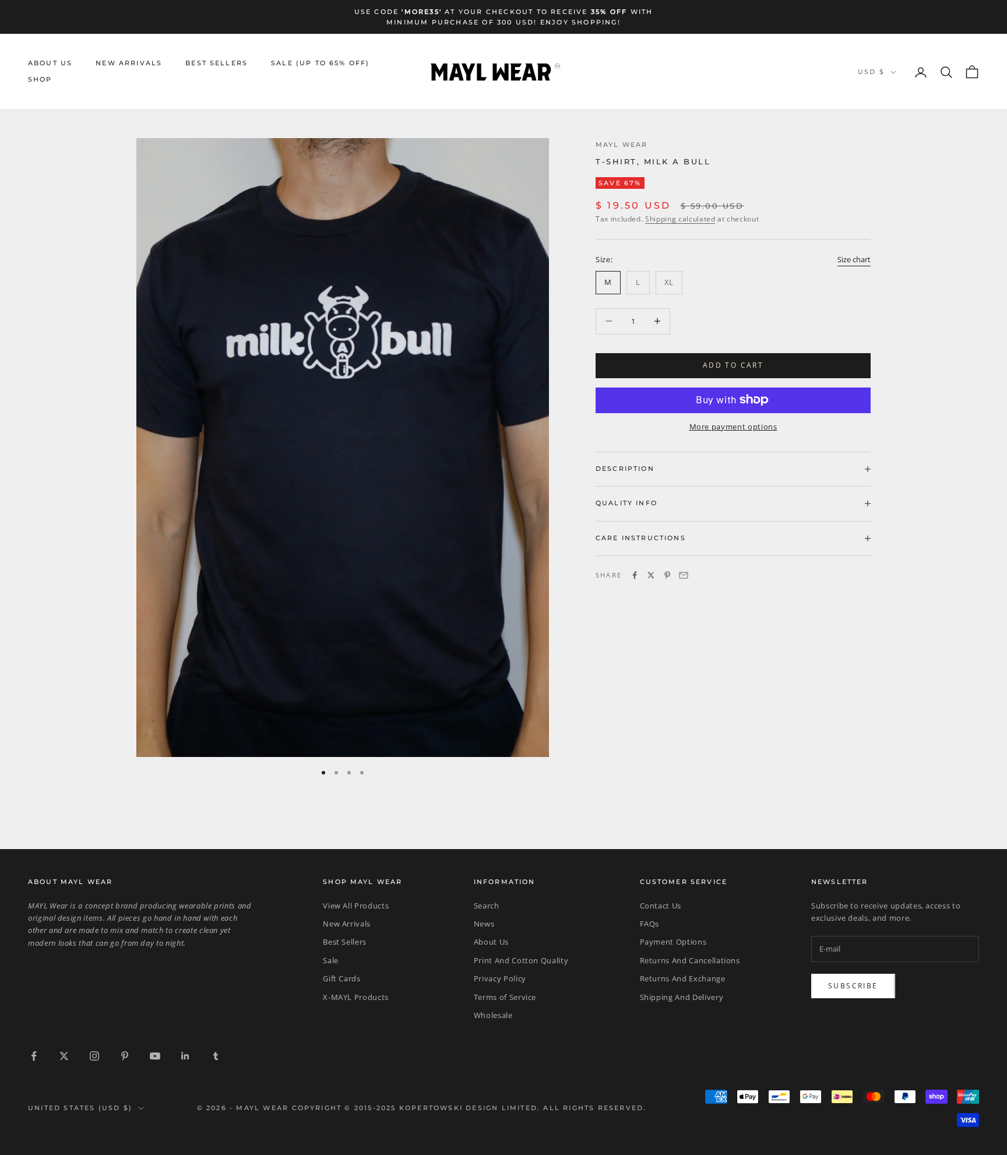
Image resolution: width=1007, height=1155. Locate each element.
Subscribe (853, 986)
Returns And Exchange (683, 978)
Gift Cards (342, 978)
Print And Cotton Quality (521, 960)
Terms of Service (505, 997)
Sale (331, 960)
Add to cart (733, 365)
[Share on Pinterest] (667, 575)
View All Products (356, 905)
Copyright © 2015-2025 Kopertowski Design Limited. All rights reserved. (469, 1108)
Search (486, 905)
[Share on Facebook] (634, 575)
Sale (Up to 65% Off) (320, 63)
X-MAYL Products (356, 997)
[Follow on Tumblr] (215, 1056)
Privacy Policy (500, 978)
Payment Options (673, 941)
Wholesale (493, 1015)
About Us (50, 63)
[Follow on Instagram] (94, 1056)
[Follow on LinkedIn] (185, 1056)
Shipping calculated (680, 219)
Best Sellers (216, 63)
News (484, 923)
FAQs (650, 923)
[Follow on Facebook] (34, 1056)
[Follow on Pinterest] (125, 1056)
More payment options (733, 426)
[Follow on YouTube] (155, 1056)
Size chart (854, 259)
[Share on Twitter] (651, 575)
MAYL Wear (621, 145)
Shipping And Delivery (682, 997)
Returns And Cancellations (690, 960)
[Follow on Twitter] (64, 1056)
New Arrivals (129, 63)
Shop (40, 80)
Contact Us (661, 905)
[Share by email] (683, 575)
